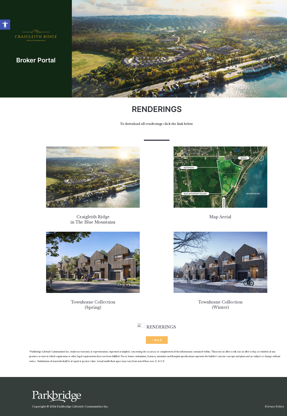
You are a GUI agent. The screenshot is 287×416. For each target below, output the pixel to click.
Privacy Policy (274, 406)
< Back (157, 340)
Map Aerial (220, 217)
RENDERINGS (160, 327)
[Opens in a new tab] (56, 396)
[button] (5, 25)
